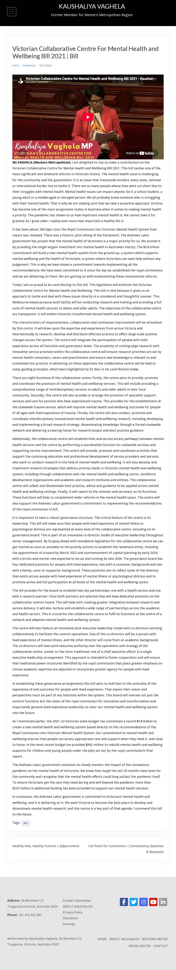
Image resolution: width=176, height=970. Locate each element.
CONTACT (160, 946)
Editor (15, 65)
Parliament (29, 65)
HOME (102, 939)
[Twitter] (134, 902)
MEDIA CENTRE (140, 946)
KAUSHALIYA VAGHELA (92, 6)
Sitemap (69, 924)
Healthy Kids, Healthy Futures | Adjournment (45, 846)
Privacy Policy (73, 912)
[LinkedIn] (163, 902)
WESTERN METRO (155, 939)
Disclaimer (70, 918)
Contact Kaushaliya (77, 900)
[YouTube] (153, 902)
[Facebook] (124, 902)
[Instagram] (143, 902)
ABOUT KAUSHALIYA (78, 906)
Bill (26, 823)
